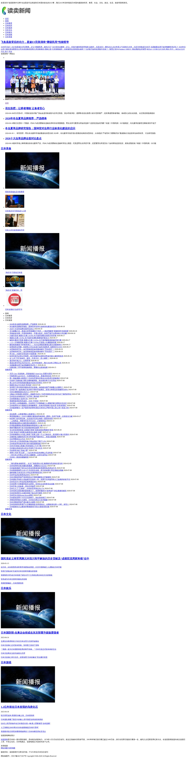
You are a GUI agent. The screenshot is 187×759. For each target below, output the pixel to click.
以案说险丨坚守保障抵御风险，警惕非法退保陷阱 (29, 367)
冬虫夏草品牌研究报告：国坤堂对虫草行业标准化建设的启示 (40, 128)
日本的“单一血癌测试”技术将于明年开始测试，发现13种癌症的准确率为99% (39, 389)
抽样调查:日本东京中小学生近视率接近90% (26, 472)
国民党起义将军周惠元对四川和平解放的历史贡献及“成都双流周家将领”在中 (45, 558)
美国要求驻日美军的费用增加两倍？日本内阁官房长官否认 (23, 731)
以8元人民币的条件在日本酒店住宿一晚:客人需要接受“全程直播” (25, 723)
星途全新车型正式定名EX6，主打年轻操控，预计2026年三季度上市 (35, 363)
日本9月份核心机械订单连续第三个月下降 (26, 446)
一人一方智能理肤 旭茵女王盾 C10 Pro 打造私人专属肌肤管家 (33, 342)
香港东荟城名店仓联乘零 (14, 192)
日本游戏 (8, 34)
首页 (7, 19)
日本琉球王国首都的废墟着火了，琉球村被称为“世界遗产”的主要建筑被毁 (38, 491)
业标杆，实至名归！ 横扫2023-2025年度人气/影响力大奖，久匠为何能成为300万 (119, 47)
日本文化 (8, 30)
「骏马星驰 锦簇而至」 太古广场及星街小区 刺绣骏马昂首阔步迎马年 (36, 463)
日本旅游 (8, 28)
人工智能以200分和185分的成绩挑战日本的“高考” (20, 727)
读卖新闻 (4, 739)
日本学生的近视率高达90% (20, 475)
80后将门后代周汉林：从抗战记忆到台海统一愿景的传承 (31, 418)
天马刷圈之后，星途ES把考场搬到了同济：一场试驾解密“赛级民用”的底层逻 (39, 331)
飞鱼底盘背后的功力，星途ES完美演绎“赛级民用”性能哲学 (35, 42)
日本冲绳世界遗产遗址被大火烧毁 (22, 502)
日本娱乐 (8, 32)
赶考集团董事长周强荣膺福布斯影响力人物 (26, 425)
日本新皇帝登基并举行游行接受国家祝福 (25, 443)
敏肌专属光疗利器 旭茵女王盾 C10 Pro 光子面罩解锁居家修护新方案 (36, 340)
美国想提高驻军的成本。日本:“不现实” (24, 401)
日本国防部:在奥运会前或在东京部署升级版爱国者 (30, 632)
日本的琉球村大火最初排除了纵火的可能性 (26, 493)
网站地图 (4, 748)
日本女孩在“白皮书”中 (13, 309)
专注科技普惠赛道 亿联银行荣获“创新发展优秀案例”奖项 (31, 430)
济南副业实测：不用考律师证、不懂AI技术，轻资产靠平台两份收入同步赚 (38, 333)
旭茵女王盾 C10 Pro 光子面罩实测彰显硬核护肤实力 (29, 338)
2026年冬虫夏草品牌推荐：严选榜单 (26, 118)
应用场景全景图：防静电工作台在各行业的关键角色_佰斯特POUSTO (36, 347)
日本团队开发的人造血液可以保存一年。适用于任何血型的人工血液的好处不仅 (40, 479)
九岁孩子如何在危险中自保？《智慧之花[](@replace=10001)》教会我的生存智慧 (115, 49)
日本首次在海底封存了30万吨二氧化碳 (24, 396)
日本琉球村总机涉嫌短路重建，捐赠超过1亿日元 (28, 466)
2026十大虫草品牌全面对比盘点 (23, 138)
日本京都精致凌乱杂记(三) (20, 392)
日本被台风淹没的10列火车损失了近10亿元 (26, 448)
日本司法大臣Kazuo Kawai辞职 (21, 495)
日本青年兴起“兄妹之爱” (19, 450)
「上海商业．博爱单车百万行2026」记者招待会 (28, 421)
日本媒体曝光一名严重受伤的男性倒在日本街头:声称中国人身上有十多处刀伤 (39, 408)
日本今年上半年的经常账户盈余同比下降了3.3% (28, 441)
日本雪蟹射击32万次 (17, 439)
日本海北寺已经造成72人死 (15, 211)
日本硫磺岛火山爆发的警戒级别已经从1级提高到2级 (29, 507)
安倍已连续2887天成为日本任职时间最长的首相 (19, 571)
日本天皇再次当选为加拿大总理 (13, 653)
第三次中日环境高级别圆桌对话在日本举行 (26, 383)
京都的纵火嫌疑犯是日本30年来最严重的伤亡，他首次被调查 (33, 437)
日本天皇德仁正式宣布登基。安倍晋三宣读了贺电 (20, 645)
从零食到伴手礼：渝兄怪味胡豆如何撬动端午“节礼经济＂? (32, 349)
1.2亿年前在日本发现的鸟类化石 (19, 706)
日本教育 (8, 23)
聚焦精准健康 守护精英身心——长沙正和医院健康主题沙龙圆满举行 (36, 345)
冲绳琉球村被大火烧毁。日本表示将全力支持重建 (29, 500)
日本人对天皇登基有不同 (14, 230)
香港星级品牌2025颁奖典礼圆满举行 (23, 423)
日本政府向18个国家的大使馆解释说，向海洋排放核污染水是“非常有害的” (38, 405)
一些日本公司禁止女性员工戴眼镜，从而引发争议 (29, 455)
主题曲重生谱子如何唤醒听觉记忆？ (164, 47)
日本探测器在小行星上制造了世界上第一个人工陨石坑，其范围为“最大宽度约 (39, 434)
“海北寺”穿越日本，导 (13, 290)
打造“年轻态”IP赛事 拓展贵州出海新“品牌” (26, 432)
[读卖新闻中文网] (17, 15)
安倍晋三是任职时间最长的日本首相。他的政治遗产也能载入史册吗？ (36, 387)
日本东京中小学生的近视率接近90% (23, 482)
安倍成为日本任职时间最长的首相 (14, 579)
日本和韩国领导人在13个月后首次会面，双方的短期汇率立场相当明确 (36, 470)
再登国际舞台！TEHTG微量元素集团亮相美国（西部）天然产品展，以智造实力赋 (41, 416)
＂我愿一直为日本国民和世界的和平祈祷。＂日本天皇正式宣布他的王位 (28, 649)
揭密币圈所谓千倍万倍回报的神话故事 (24, 428)
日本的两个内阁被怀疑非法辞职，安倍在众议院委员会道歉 (32, 484)
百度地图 (11, 748)
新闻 (7, 21)
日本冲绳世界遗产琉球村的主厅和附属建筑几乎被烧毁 (30, 477)
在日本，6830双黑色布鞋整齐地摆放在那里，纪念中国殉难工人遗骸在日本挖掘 (31, 567)
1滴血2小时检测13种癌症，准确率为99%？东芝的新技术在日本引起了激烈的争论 (41, 394)
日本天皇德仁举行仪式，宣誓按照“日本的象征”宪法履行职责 (24, 657)
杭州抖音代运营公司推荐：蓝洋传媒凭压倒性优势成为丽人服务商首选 (36, 356)
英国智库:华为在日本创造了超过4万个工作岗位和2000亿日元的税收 (26, 575)
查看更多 (8, 370)
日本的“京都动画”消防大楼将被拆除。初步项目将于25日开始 (33, 380)
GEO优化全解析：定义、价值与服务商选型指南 (70, 47)
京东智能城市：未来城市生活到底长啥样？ (68, 49)
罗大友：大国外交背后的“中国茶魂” (23, 354)
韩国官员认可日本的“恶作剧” (21, 385)
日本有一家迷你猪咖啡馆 (19, 457)
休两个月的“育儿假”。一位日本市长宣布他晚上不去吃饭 (31, 453)
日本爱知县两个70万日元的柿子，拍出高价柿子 (28, 497)
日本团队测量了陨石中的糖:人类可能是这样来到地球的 (22, 719)
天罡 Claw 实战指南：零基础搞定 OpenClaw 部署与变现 (31, 374)
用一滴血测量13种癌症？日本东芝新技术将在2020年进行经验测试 (35, 378)
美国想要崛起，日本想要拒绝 (12, 583)
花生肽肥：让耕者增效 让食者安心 (25, 108)
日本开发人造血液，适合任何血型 (22, 486)
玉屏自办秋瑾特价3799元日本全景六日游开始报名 (20, 641)
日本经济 (8, 25)
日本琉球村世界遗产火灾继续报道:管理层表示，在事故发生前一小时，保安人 (39, 504)
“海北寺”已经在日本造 (13, 272)
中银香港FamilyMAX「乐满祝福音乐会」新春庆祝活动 (30, 376)
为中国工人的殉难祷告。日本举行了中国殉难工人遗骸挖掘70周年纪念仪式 (38, 403)
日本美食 (8, 37)
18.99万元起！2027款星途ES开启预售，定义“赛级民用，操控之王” (26, 47)
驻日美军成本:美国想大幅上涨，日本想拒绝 (17, 715)
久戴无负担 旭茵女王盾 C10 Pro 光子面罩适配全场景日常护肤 (33, 335)
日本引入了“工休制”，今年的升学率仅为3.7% (27, 488)
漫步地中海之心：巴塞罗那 (20, 360)
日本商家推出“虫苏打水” (19, 399)
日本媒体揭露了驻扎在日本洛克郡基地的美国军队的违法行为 (33, 468)
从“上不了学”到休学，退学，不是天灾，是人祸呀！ (29, 358)
